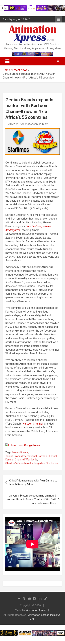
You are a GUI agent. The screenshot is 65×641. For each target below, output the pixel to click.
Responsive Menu (58, 19)
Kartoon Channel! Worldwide (21, 459)
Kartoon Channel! (33, 423)
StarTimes (52, 463)
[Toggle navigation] (7, 61)
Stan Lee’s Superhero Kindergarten (25, 463)
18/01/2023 (12, 124)
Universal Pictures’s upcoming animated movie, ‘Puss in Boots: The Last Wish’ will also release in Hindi (31, 499)
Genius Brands (20, 452)
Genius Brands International (21, 456)
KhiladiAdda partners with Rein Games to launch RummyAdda (33, 482)
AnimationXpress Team (34, 124)
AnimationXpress (36, 610)
